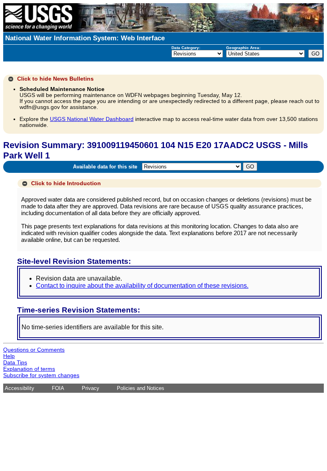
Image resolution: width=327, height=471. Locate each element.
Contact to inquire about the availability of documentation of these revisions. (142, 285)
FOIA (58, 388)
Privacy (90, 388)
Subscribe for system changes (41, 375)
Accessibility (19, 388)
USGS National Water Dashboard (92, 119)
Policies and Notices (140, 388)
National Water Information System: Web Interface (85, 38)
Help (9, 356)
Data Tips (15, 362)
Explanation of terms (29, 369)
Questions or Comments (34, 349)
